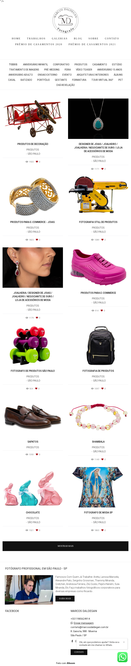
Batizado (26, 80)
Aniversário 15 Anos (109, 69)
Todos (13, 64)
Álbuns (118, 75)
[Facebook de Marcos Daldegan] (72, 641)
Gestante (61, 80)
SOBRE (94, 38)
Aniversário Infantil (35, 64)
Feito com (65, 663)
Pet (120, 80)
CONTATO (112, 38)
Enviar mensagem (84, 623)
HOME (16, 38)
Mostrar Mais (66, 546)
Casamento (99, 64)
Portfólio (43, 80)
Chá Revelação (65, 85)
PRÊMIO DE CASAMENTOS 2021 (92, 44)
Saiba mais (65, 598)
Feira (68, 69)
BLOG (78, 38)
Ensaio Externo (47, 75)
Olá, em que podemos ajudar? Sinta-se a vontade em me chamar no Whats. (99, 643)
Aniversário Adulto (21, 75)
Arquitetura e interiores (93, 75)
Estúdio (117, 64)
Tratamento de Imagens (24, 69)
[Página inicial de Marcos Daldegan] (65, 19)
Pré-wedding (52, 69)
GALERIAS (60, 38)
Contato (79, 652)
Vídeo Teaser (84, 69)
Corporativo (61, 64)
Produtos (81, 64)
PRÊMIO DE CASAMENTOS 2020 (38, 44)
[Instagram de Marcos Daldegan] (76, 641)
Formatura (79, 80)
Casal (12, 80)
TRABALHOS (36, 38)
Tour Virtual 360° (102, 80)
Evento (67, 75)
